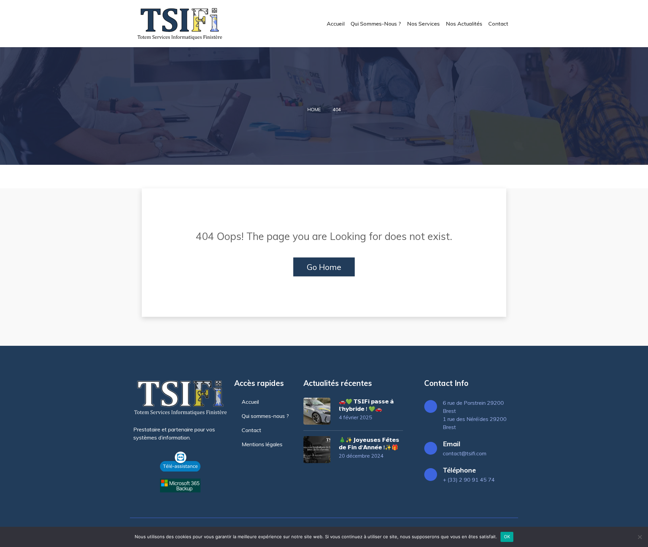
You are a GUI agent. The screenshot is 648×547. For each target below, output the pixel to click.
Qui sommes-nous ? (376, 23)
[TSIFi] (180, 23)
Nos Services (423, 23)
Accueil (336, 23)
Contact (498, 23)
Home (314, 110)
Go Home (324, 267)
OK (507, 536)
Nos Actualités (464, 23)
